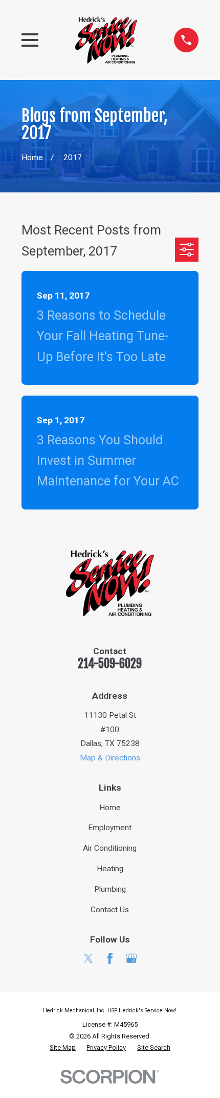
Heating (110, 868)
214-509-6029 (110, 663)
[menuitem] (63, 1048)
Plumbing (110, 889)
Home (110, 807)
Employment (109, 827)
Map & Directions (110, 757)
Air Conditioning (110, 848)
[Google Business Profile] (131, 958)
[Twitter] (88, 958)
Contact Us (110, 909)
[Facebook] (110, 958)
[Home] (106, 40)
